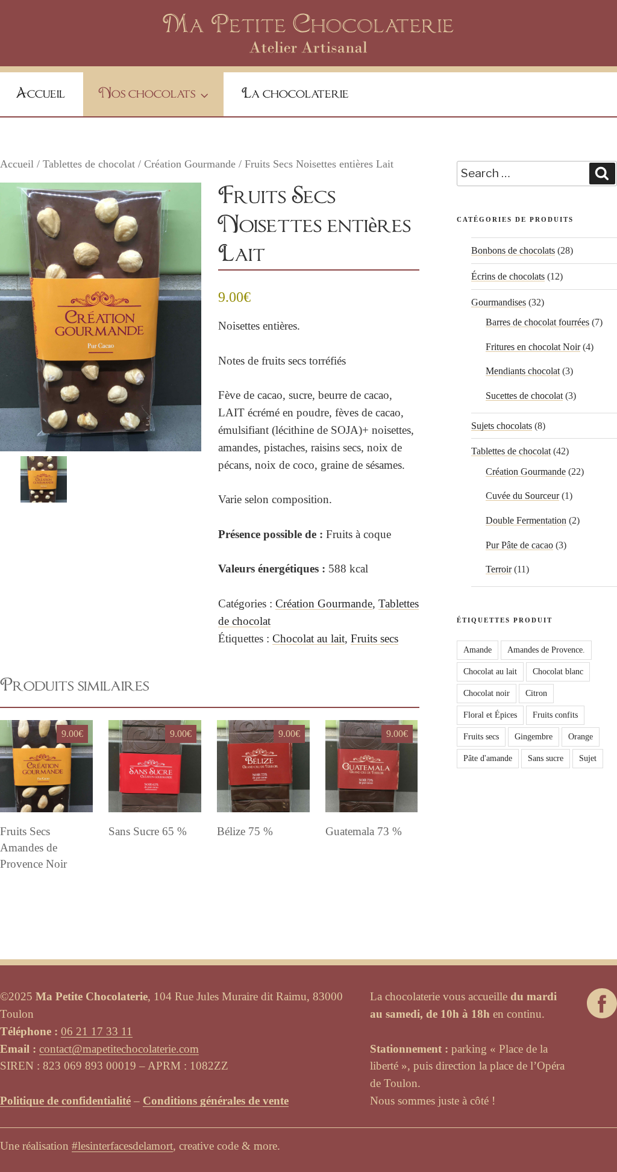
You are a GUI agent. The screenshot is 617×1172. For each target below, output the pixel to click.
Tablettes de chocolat (89, 164)
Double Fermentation (526, 520)
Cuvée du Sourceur (522, 495)
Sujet (588, 758)
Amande (477, 649)
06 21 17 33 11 (97, 1031)
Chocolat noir (486, 693)
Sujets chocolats (501, 426)
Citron (536, 693)
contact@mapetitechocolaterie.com (119, 1048)
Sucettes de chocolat (524, 395)
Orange (580, 736)
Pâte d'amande (487, 758)
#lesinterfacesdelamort (122, 1145)
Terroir (499, 569)
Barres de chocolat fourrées (537, 322)
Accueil (40, 94)
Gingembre (534, 736)
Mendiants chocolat (523, 371)
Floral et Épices (490, 714)
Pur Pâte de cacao (519, 545)
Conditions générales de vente (216, 1100)
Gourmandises (498, 302)
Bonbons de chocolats (513, 250)
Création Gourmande (190, 164)
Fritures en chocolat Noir (533, 347)
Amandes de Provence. (546, 649)
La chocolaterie (295, 94)
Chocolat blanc (558, 671)
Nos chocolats (147, 94)
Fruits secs (374, 638)
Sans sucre (545, 758)
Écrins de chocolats (508, 276)
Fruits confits (555, 714)
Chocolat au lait (308, 638)
